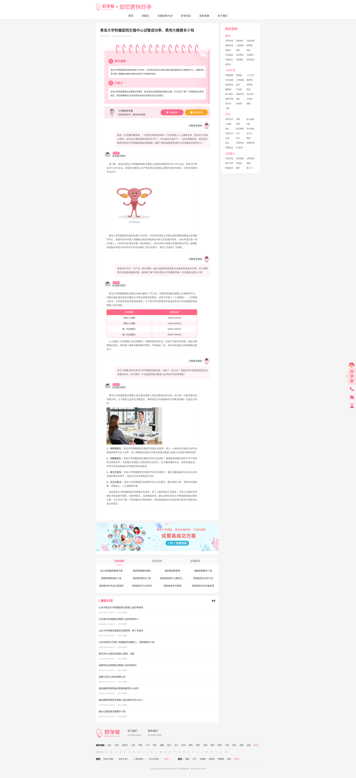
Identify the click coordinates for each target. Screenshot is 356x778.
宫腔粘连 (229, 85)
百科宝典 (204, 15)
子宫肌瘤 (240, 80)
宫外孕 (228, 103)
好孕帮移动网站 (134, 735)
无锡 (205, 745)
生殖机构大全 (165, 15)
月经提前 (229, 55)
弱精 (248, 103)
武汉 (169, 745)
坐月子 (249, 133)
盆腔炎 (228, 64)
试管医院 (250, 158)
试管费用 (240, 158)
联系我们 (153, 731)
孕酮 (238, 119)
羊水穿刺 (250, 129)
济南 (140, 745)
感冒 (238, 124)
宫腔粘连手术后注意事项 (111, 586)
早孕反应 (229, 119)
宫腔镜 (249, 85)
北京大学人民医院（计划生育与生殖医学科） (125, 759)
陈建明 (221, 759)
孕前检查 (229, 41)
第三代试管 (251, 168)
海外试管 (229, 163)
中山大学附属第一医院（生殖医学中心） (156, 759)
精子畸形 (229, 94)
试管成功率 (240, 163)
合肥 (241, 745)
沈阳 (249, 745)
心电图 (228, 124)
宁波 (227, 745)
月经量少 (250, 55)
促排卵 (239, 103)
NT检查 (239, 147)
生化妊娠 (229, 80)
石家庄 (125, 745)
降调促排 (229, 168)
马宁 (194, 759)
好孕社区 (186, 15)
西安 (220, 745)
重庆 (191, 745)
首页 (130, 15)
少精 (227, 108)
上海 (133, 745)
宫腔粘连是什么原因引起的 (173, 578)
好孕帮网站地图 (155, 735)
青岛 (234, 745)
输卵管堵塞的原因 (142, 571)
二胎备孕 (240, 45)
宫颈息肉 (250, 59)
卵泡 (248, 89)
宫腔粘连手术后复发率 (203, 586)
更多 (214, 601)
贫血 (227, 143)
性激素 (239, 75)
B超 (248, 124)
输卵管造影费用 (172, 571)
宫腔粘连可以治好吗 (142, 586)
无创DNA (229, 133)
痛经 (238, 50)
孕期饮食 (240, 143)
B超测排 (239, 41)
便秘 (248, 138)
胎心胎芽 (250, 119)
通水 (238, 85)
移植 (248, 163)
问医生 (145, 15)
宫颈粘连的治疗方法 (203, 578)
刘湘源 (203, 759)
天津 (116, 745)
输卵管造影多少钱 (142, 578)
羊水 (238, 138)
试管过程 (229, 158)
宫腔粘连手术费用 (172, 586)
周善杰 (212, 759)
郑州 (212, 745)
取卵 (238, 168)
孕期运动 (229, 147)
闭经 (248, 50)
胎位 (227, 129)
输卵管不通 (251, 80)
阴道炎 (228, 50)
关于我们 (223, 15)
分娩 (227, 138)
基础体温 (229, 45)
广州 (147, 745)
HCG (238, 133)
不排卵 (239, 89)
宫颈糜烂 (240, 59)
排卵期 (249, 45)
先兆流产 (250, 94)
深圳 (155, 745)
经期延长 (229, 59)
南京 (198, 745)
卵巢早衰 (240, 94)
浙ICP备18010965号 (198, 769)
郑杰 (229, 759)
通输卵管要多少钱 (203, 571)
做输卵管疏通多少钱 (111, 578)
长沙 (176, 745)
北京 (109, 745)
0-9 (226, 752)
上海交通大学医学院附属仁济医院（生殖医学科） (140, 759)
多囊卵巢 (229, 75)
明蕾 (187, 759)
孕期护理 (250, 143)
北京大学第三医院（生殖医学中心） (110, 759)
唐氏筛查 (240, 129)
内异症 (249, 99)
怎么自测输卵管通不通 (111, 571)
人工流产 (250, 75)
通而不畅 (229, 99)
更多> (256, 745)
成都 (162, 745)
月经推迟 (240, 55)
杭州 (184, 745)
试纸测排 (250, 41)
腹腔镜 (228, 89)
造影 (238, 99)
